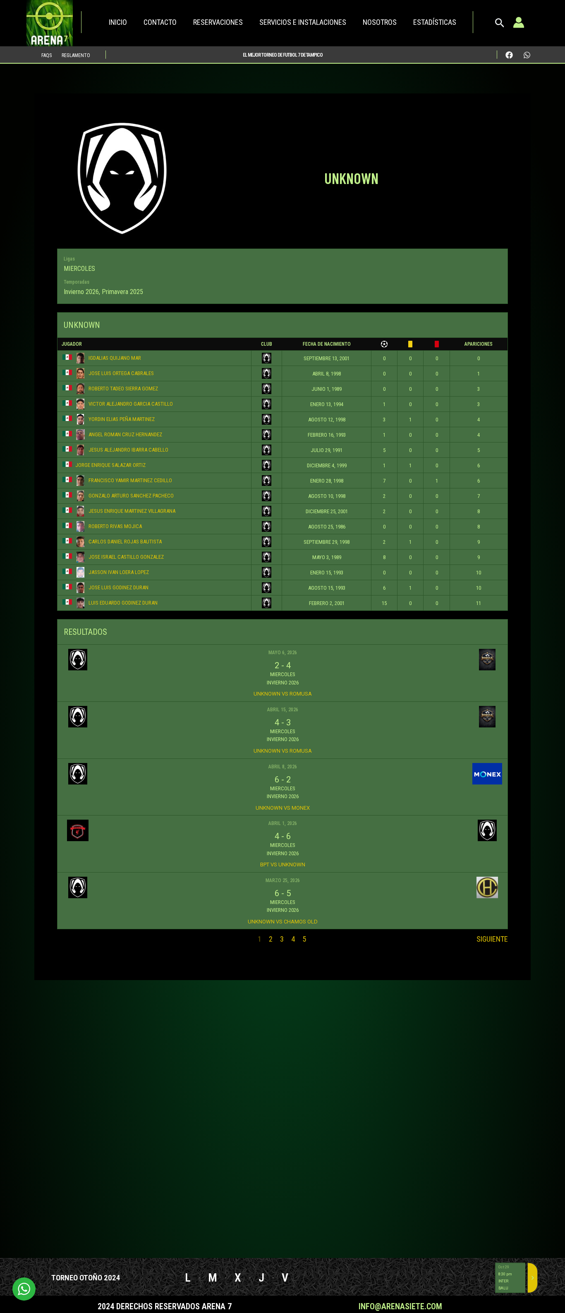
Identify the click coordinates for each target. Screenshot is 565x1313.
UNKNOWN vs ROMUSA (283, 694)
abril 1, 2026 (282, 823)
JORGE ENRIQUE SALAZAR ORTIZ (110, 465)
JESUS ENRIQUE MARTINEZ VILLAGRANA (132, 511)
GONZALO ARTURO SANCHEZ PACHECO (131, 496)
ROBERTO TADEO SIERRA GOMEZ (123, 388)
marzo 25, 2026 (283, 880)
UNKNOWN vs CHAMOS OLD (283, 921)
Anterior (72, 939)
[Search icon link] (500, 25)
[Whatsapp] (527, 55)
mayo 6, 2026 (282, 652)
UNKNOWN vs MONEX (283, 808)
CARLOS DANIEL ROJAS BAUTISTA (125, 541)
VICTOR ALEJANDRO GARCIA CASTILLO (131, 404)
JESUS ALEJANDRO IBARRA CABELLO (128, 450)
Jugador (72, 344)
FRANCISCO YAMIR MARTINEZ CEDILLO (130, 480)
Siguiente (492, 939)
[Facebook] (509, 55)
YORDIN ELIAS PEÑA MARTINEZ (122, 419)
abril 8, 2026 (282, 767)
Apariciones (478, 344)
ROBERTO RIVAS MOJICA (115, 526)
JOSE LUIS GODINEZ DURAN (118, 587)
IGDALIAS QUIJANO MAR (115, 358)
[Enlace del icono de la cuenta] (518, 22)
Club (266, 344)
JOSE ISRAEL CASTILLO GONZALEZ (126, 557)
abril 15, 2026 (282, 710)
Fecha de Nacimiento (327, 344)
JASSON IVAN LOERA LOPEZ (119, 572)
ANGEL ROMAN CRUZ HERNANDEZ (125, 434)
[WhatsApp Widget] (24, 1289)
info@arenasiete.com (400, 1306)
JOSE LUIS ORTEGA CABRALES (121, 373)
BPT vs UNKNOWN (282, 864)
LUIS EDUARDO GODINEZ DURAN (123, 603)
